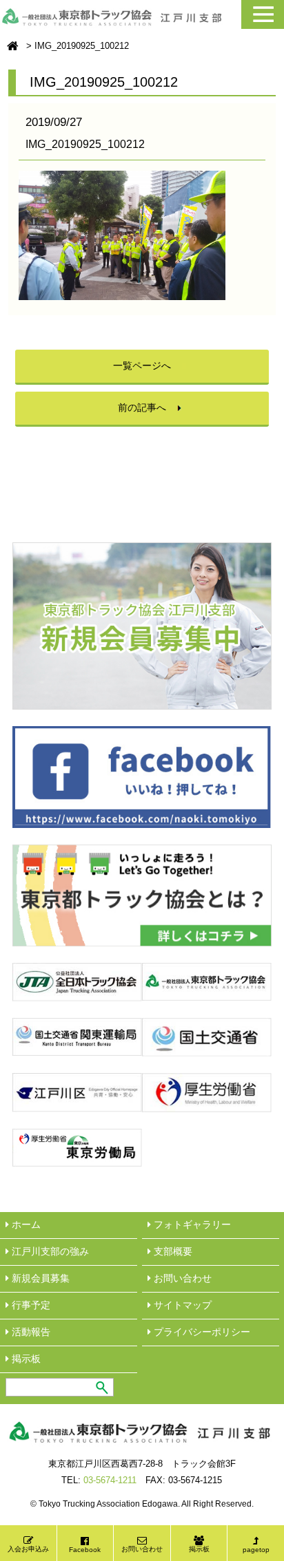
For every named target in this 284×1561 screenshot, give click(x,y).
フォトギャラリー (191, 1224)
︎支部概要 (171, 1251)
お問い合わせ (142, 1549)
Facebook (85, 1549)
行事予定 (29, 1304)
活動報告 (29, 1331)
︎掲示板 (25, 1358)
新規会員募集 (39, 1278)
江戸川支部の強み (49, 1251)
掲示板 (199, 1549)
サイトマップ (181, 1304)
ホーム (25, 1224)
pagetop (256, 1549)
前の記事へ (142, 407)
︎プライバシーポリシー (200, 1331)
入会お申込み (28, 1549)
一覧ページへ (142, 365)
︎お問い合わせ (181, 1278)
